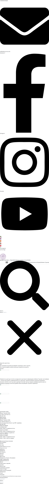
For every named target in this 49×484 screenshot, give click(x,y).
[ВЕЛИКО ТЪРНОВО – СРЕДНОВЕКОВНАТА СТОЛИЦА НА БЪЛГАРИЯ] (24, 251)
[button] (24, 286)
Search (1, 312)
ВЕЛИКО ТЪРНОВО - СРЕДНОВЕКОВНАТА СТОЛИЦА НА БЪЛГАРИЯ (15, 260)
